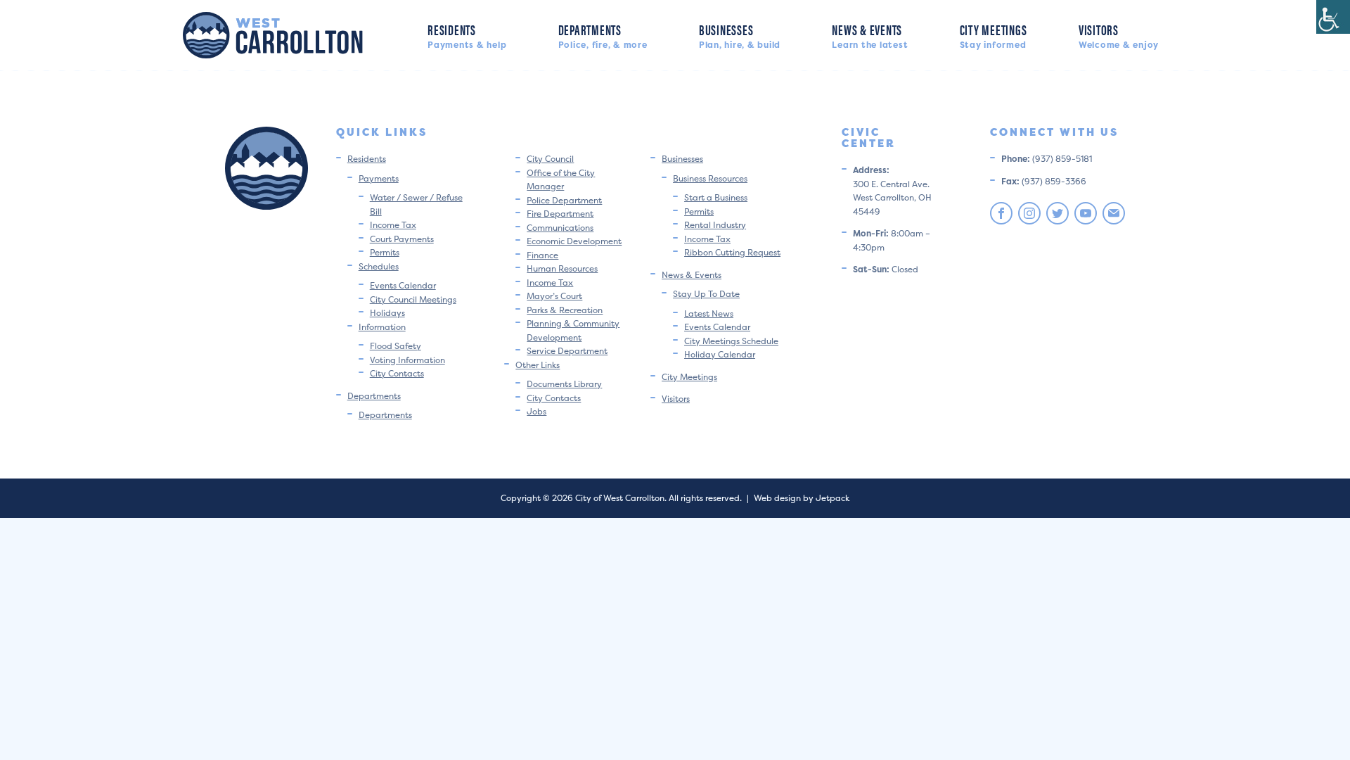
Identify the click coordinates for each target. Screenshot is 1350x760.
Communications (560, 228)
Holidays (387, 313)
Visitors (1119, 35)
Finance (542, 255)
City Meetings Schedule (731, 341)
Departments (603, 35)
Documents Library (564, 384)
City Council (550, 159)
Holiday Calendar (719, 354)
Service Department (567, 351)
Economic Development (574, 241)
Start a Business (715, 197)
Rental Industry (715, 225)
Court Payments (402, 239)
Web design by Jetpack (801, 498)
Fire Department (560, 214)
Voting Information (407, 360)
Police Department (564, 200)
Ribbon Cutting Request (732, 252)
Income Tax (393, 225)
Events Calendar (403, 285)
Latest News (708, 313)
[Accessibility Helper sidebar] (1333, 17)
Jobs (536, 411)
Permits (384, 252)
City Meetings (993, 35)
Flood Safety (395, 346)
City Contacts (397, 373)
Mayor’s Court (554, 296)
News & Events (870, 35)
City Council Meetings (413, 299)
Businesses (739, 35)
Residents (467, 35)
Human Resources (562, 268)
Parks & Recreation (565, 310)
